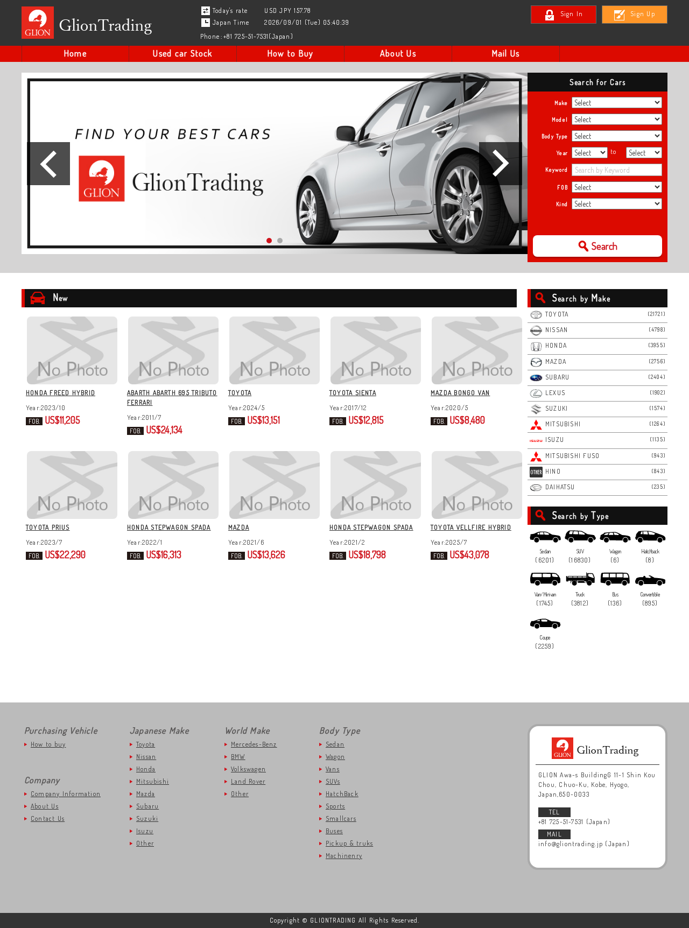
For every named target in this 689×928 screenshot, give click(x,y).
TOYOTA (239, 393)
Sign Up (642, 14)
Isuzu (144, 831)
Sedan (335, 744)
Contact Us (48, 818)
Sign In (571, 14)
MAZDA (238, 527)
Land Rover (248, 781)
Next (500, 163)
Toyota (145, 744)
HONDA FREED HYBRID (60, 393)
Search (604, 246)
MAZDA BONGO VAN (460, 393)
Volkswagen (248, 769)
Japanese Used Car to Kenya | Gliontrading (89, 22)
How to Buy (290, 53)
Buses (334, 831)
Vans (333, 769)
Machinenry (344, 856)
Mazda (145, 794)
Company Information (66, 794)
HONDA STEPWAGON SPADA (169, 527)
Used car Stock (182, 53)
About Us (398, 53)
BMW (238, 757)
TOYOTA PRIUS (48, 527)
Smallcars (341, 818)
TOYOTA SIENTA (352, 393)
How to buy (48, 744)
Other (145, 843)
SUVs (333, 781)
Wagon (335, 757)
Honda (146, 769)
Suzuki (147, 818)
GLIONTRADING (597, 748)
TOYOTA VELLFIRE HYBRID (471, 527)
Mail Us (506, 53)
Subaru (147, 806)
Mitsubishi (152, 781)
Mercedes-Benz (254, 744)
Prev (48, 163)
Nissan (146, 757)
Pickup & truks (349, 843)
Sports (335, 806)
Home (75, 53)
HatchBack (342, 794)
